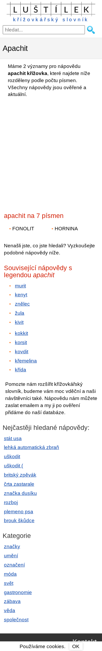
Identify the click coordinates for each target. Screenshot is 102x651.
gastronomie (18, 592)
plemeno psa (18, 511)
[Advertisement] (51, 153)
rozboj (11, 502)
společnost (16, 619)
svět (8, 583)
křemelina (26, 361)
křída (20, 369)
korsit (21, 342)
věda (9, 610)
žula (19, 313)
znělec (22, 304)
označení (14, 565)
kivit (19, 322)
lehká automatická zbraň (31, 447)
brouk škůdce (19, 520)
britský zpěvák (20, 475)
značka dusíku (20, 493)
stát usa (13, 438)
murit (20, 286)
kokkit (21, 333)
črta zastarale (19, 484)
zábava (12, 601)
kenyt (21, 294)
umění (11, 555)
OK (76, 646)
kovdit (21, 351)
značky (12, 546)
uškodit (12, 456)
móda (10, 574)
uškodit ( (13, 465)
